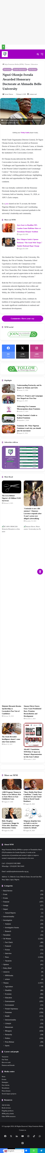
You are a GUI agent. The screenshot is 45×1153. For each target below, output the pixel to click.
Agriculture (9, 987)
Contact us (22, 1130)
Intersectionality (8, 916)
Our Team (5, 1059)
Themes (27, 64)
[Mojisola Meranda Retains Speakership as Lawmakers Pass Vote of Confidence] (11, 614)
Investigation (7, 920)
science (7, 979)
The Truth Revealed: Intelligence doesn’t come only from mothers (11, 739)
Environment (9, 1005)
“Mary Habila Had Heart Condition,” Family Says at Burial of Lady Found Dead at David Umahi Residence (33, 796)
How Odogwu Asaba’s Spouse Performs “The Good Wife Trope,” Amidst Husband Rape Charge (29, 243)
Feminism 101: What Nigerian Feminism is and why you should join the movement (29, 428)
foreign (5, 905)
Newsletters (5, 1088)
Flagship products (7, 1111)
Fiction (7, 950)
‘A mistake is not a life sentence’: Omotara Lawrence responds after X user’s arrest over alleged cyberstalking (33, 513)
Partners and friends (8, 1065)
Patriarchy (8, 1034)
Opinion (6, 964)
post (6, 204)
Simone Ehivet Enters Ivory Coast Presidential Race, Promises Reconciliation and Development (32, 711)
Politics (7, 1038)
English (10, 1151)
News (7, 957)
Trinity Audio (25, 132)
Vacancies (8, 961)
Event (5, 894)
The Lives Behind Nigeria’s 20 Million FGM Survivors (11, 498)
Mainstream (9, 1027)
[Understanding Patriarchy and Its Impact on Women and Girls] (8, 388)
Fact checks (5, 1085)
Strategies (5, 1082)
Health (7, 1016)
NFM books (9, 975)
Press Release (9, 1042)
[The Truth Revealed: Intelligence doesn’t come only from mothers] (11, 728)
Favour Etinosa (8, 94)
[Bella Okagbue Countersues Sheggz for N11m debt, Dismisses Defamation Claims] (12, 813)
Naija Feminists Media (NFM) (14, 64)
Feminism (8, 1012)
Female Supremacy (20, 69)
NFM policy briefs (8, 1113)
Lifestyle (8, 1023)
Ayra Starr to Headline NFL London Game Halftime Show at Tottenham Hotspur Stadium (29, 228)
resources (6, 972)
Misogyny (8, 1031)
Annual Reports (10, 913)
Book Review (7, 891)
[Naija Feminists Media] (5, 54)
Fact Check (9, 942)
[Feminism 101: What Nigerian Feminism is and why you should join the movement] (8, 429)
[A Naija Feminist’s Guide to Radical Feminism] (8, 418)
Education (34, 64)
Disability (8, 990)
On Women (32, 69)
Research (8, 931)
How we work (6, 1062)
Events (5, 898)
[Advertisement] (22, 22)
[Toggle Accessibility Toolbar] (40, 572)
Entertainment (10, 1001)
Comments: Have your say (22, 318)
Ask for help (6, 1105)
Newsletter (6, 935)
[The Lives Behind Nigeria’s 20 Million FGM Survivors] (11, 487)
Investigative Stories (12, 927)
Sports (7, 1046)
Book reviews (6, 1108)
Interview (8, 953)
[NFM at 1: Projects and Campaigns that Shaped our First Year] (8, 399)
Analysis (8, 924)
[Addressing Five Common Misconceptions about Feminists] (8, 408)
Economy (8, 994)
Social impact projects (9, 1094)
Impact (5, 909)
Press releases (6, 1091)
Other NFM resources (8, 1116)
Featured (6, 902)
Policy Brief (7, 968)
